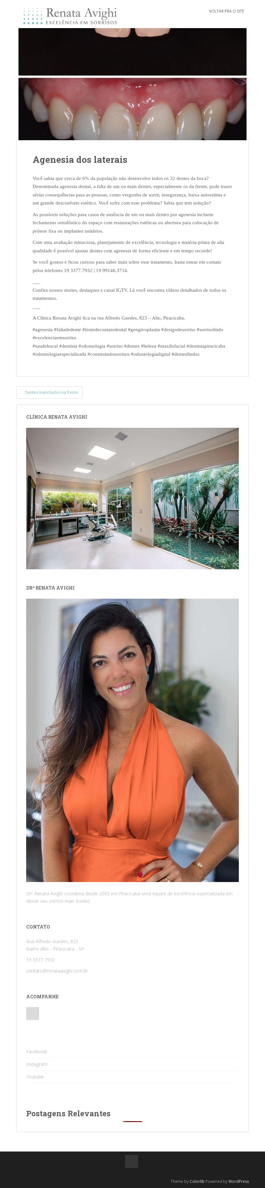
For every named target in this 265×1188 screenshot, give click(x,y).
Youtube (35, 1077)
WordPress (238, 1181)
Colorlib (197, 1181)
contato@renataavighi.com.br (57, 971)
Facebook (36, 1051)
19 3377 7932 (40, 960)
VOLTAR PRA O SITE (226, 11)
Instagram (37, 1064)
